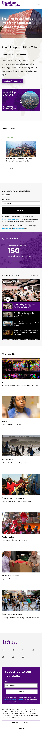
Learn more (6, 195)
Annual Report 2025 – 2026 (20, 47)
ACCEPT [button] (21, 728)
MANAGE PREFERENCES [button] (21, 722)
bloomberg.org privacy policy (11, 219)
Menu (38, 4)
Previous (5, 176)
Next (36, 176)
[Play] (7, 299)
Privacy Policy (6, 228)
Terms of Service (18, 228)
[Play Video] (21, 100)
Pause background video (8, 37)
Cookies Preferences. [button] (12, 717)
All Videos (34, 276)
